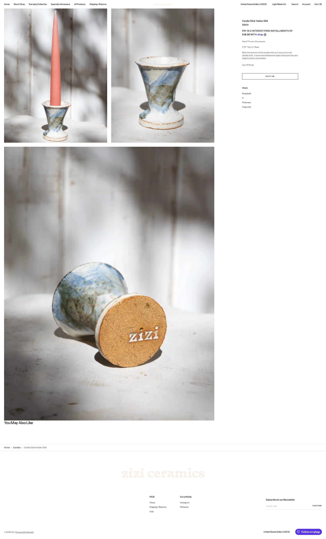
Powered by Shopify (24, 532)
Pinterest (184, 507)
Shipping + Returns (157, 507)
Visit (151, 511)
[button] (254, 4)
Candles (17, 447)
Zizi (13, 532)
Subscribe (317, 506)
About (152, 502)
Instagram (184, 502)
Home (7, 447)
